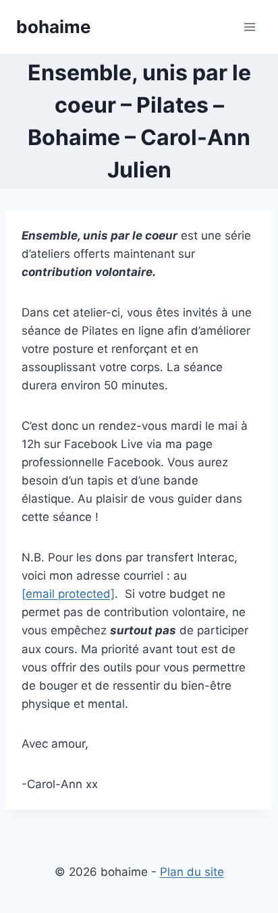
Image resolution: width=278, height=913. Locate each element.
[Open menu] (249, 26)
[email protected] (68, 594)
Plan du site (192, 872)
